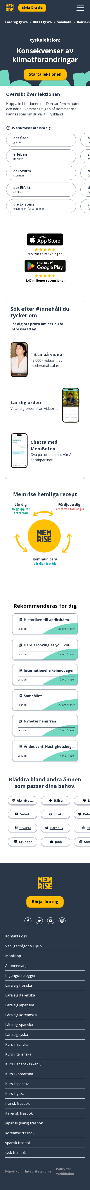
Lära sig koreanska (21, 1014)
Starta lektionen (45, 74)
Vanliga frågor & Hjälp (23, 946)
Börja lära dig (32, 7)
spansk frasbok (18, 1142)
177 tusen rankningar (45, 254)
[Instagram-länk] (62, 920)
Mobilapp (13, 955)
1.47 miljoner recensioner (45, 280)
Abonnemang (16, 965)
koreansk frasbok (20, 1133)
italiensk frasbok (19, 1113)
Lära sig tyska (16, 22)
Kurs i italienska (18, 1054)
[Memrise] (9, 8)
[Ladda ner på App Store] (45, 239)
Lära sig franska (18, 985)
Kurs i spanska (17, 1083)
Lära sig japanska (19, 1005)
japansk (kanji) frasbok (24, 1123)
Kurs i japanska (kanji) (23, 1064)
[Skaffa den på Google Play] (45, 266)
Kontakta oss (16, 936)
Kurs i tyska (42, 22)
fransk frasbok (17, 1103)
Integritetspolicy (38, 1171)
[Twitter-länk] (39, 920)
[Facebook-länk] (27, 920)
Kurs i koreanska (19, 1073)
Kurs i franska (16, 1044)
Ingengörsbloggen (20, 975)
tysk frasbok (15, 1152)
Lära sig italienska (20, 995)
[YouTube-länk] (50, 920)
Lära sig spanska (19, 1024)
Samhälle (64, 22)
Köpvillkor (13, 1171)
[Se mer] (80, 8)
